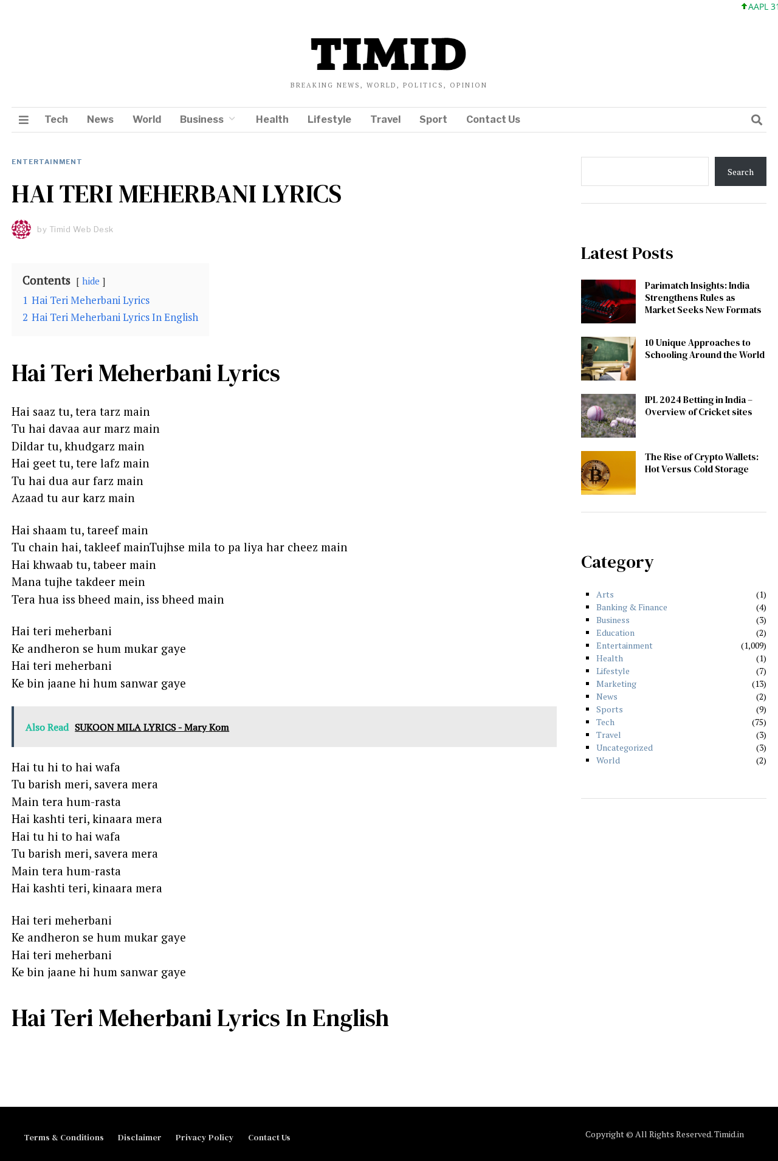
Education (615, 632)
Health (272, 119)
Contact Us (493, 119)
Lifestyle (329, 119)
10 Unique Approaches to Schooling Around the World (705, 348)
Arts (605, 594)
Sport (433, 119)
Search (741, 171)
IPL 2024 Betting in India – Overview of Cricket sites (698, 405)
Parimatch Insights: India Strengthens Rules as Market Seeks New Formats (703, 297)
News (100, 119)
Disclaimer (140, 1137)
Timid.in (729, 1134)
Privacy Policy (205, 1137)
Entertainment (47, 161)
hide (91, 281)
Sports (609, 709)
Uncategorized (624, 747)
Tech (56, 119)
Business (202, 119)
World (147, 119)
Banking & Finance (631, 607)
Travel (385, 119)
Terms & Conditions (64, 1137)
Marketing (616, 683)
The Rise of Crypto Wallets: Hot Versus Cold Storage (702, 462)
